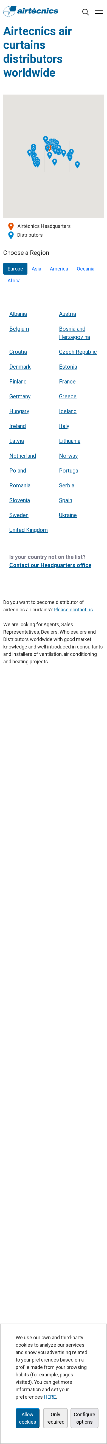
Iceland (68, 411)
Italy (64, 426)
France (67, 381)
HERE (50, 1397)
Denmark (20, 366)
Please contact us (73, 609)
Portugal (69, 470)
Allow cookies (27, 1418)
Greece (68, 396)
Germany (19, 396)
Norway (68, 455)
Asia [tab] (36, 269)
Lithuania (69, 441)
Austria (67, 314)
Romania (19, 485)
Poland (17, 470)
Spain (65, 500)
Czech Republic (78, 352)
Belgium (19, 328)
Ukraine (68, 515)
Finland (18, 381)
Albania (18, 314)
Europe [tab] (15, 269)
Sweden (19, 515)
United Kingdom (28, 530)
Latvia (16, 441)
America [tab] (59, 269)
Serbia (66, 485)
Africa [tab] (14, 280)
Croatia (18, 352)
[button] (55, 151)
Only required (55, 1418)
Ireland (17, 426)
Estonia (68, 366)
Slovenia (19, 500)
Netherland (22, 455)
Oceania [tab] (85, 269)
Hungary (19, 411)
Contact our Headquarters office (50, 565)
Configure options (84, 1418)
